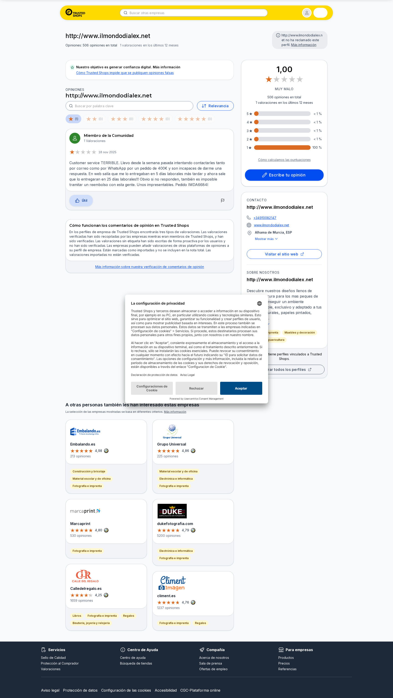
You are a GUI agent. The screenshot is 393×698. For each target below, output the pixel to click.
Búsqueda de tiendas (136, 663)
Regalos (128, 615)
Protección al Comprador (60, 663)
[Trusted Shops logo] (75, 13)
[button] (307, 13)
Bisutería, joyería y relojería (91, 623)
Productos (286, 658)
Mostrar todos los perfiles (282, 369)
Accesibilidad (166, 690)
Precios (284, 663)
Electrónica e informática (176, 478)
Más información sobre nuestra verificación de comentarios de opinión (149, 267)
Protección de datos (80, 690)
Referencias (287, 669)
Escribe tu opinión (287, 175)
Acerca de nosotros (214, 658)
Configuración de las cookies (126, 690)
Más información (303, 45)
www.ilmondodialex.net (271, 225)
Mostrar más (264, 239)
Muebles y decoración (300, 332)
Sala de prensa (210, 663)
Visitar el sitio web (281, 254)
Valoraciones (50, 669)
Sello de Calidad (53, 658)
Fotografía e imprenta (87, 486)
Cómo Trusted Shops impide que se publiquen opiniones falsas (125, 73)
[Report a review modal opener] (222, 200)
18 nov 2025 (107, 152)
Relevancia (219, 106)
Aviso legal (50, 690)
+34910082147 (265, 218)
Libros (77, 615)
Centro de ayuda (133, 658)
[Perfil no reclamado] (278, 35)
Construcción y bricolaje (89, 471)
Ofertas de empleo (213, 669)
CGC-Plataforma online (200, 690)
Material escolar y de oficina (92, 478)
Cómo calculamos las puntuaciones (284, 160)
